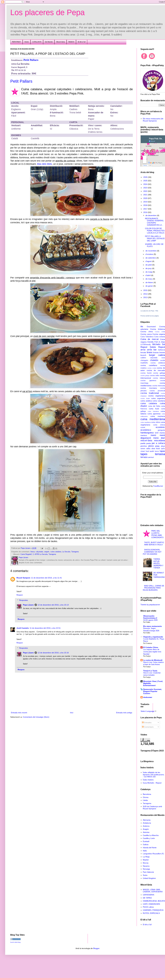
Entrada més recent (19, 713)
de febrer (150, 282)
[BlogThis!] (49, 548)
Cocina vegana (158, 334)
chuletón (154, 360)
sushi (152, 451)
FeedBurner (158, 486)
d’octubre (150, 254)
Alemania (146, 820)
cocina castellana (149, 365)
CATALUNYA (36, 42)
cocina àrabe (145, 398)
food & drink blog (15, 942)
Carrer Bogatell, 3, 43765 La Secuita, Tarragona (38, 554)
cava (163, 358)
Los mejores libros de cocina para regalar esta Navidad (152, 652)
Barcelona (147, 794)
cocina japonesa (148, 380)
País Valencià (148, 872)
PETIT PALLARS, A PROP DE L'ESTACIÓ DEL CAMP (155, 238)
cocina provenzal (157, 391)
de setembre (151, 258)
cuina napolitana (146, 422)
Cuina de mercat (150, 339)
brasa (33, 552)
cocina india (154, 375)
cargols (46, 552)
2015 (145, 290)
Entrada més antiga (124, 713)
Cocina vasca (146, 334)
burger (152, 355)
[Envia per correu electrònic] (46, 548)
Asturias (146, 832)
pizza (151, 446)
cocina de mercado (156, 370)
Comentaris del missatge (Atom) (36, 717)
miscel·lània (146, 440)
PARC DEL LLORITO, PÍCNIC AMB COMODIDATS (157, 534)
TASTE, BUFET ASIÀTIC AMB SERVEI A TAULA (154, 543)
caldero (143, 358)
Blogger (96, 948)
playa (163, 446)
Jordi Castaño (22, 628)
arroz (143, 349)
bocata (143, 352)
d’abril (148, 275)
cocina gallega (159, 373)
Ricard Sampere (23, 578)
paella (143, 443)
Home (26, 42)
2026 (145, 177)
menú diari (159, 438)
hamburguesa (147, 432)
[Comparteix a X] (51, 548)
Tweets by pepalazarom (150, 605)
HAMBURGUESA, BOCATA (154, 901)
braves (162, 352)
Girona (145, 797)
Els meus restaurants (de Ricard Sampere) (153, 120)
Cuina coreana (159, 337)
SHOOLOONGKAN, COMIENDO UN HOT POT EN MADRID (152, 552)
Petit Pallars (30, 59)
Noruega (146, 869)
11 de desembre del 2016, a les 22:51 (45, 628)
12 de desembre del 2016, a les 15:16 (53, 653)
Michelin (156, 344)
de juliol (149, 265)
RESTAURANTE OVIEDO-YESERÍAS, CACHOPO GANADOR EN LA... (154, 221)
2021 (145, 195)
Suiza (145, 875)
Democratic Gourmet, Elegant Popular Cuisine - (152, 691)
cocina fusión (146, 373)
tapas (162, 451)
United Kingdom (149, 878)
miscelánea (159, 440)
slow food (155, 448)
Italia (145, 851)
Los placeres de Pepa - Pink (149, 311)
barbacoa (161, 350)
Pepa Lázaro (28, 605)
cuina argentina (158, 398)
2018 (145, 205)
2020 (145, 198)
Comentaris (149, 727)
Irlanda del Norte (149, 848)
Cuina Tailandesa (147, 337)
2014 (145, 294)
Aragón (146, 829)
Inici (71, 713)
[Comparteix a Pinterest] (56, 548)
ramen (143, 448)
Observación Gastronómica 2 (150, 617)
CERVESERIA (148, 895)
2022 (145, 191)
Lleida (145, 800)
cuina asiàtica (146, 401)
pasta (148, 443)
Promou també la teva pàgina (150, 316)
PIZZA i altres (148, 907)
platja (157, 446)
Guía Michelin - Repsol (152, 783)
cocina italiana (159, 378)
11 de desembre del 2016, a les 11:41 (46, 578)
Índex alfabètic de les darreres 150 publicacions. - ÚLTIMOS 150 (153, 774)
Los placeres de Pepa (47, 12)
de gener (149, 286)
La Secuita (66, 552)
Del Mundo (49, 42)
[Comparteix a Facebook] (53, 548)
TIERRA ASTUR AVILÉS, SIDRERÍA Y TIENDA (158, 563)
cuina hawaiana (153, 411)
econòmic (160, 427)
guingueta (161, 430)
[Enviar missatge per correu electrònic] (42, 548)
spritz (163, 448)
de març (149, 279)
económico (146, 430)
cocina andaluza (158, 363)
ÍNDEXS (71, 42)
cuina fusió (154, 409)
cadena (161, 355)
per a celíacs (158, 443)
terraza (144, 457)
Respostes (23, 600)
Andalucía (147, 823)
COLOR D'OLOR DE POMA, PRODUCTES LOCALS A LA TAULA (154, 230)
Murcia (145, 863)
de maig (149, 272)
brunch (143, 355)
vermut (151, 457)
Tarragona (75, 552)
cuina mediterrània (153, 419)
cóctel (143, 427)
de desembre (151, 215)
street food (145, 451)
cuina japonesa (153, 414)
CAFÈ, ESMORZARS (151, 904)
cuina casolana (158, 401)
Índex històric (148, 780)
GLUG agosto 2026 (150, 620)
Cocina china (147, 332)
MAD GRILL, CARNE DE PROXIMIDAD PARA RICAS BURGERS (153, 588)
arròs (149, 349)
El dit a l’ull (81, 42)
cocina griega (145, 375)
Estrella (150, 342)
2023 (145, 188)
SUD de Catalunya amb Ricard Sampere (152, 807)
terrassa (160, 454)
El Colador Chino (150, 647)
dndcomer (147, 697)
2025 (145, 181)
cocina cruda (151, 368)
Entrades (147, 722)
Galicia (145, 844)
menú (153, 435)
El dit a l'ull (147, 924)
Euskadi (146, 841)
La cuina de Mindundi (152, 660)
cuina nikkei (155, 422)
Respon (19, 595)
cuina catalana (55, 552)
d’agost (149, 261)
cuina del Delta (154, 406)
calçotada (39, 552)
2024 (145, 184)
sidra (148, 448)
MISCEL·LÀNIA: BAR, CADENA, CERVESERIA (153, 891)
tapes (144, 454)
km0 (156, 433)
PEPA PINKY (16, 42)
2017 (145, 209)
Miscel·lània (60, 42)
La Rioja (146, 857)
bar (155, 349)
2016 (145, 212)
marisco (144, 435)
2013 (145, 297)
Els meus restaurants (152, 626)
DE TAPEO (147, 898)
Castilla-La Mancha (151, 835)
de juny (149, 268)
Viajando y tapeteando (153, 637)
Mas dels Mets (44, 164)
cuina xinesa (159, 425)
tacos (157, 451)
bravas (156, 352)
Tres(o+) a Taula (150, 671)
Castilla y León (149, 838)
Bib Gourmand (148, 326)
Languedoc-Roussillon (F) (153, 854)
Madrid (145, 860)
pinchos (144, 446)
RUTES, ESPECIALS (151, 913)
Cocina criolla (160, 331)
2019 (145, 202)
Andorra (146, 826)
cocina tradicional (150, 393)
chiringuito (144, 360)
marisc (162, 433)
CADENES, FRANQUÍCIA (153, 910)
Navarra (146, 866)
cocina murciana (149, 388)
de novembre (151, 251)
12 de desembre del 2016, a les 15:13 (53, 605)
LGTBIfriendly (146, 344)
